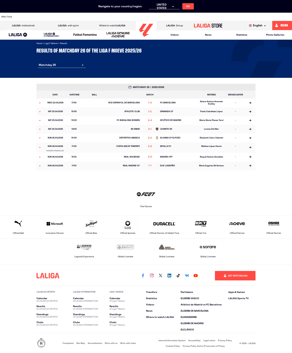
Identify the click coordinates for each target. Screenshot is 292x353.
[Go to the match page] (250, 103)
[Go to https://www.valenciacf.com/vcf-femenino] (288, 16)
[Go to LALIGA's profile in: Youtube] (196, 276)
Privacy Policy (225, 340)
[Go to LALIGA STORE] (208, 25)
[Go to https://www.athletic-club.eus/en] (26, 16)
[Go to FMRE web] (41, 343)
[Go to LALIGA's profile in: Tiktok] (178, 276)
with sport (68, 25)
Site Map (80, 343)
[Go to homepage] (146, 38)
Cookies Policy (173, 346)
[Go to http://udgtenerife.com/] (61, 16)
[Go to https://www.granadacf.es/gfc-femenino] (166, 16)
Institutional (23, 25)
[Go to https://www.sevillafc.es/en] (270, 16)
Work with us (111, 343)
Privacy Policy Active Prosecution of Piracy (204, 346)
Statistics (241, 34)
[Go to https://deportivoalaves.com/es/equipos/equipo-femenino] (96, 16)
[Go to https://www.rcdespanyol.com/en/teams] (201, 16)
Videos (175, 34)
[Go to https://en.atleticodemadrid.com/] (44, 16)
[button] (18, 35)
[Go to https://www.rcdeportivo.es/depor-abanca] (79, 16)
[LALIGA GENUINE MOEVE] (118, 35)
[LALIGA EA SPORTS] (18, 35)
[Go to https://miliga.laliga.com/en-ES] (282, 25)
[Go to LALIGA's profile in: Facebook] (143, 276)
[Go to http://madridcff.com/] (183, 16)
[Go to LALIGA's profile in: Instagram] (152, 276)
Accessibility (194, 340)
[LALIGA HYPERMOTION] (52, 35)
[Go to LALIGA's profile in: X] (160, 276)
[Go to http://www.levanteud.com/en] (131, 16)
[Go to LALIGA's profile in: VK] (187, 276)
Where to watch (112, 25)
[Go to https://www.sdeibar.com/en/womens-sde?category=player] (253, 16)
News (208, 34)
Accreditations (95, 343)
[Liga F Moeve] (85, 35)
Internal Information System (172, 340)
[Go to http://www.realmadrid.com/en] (218, 16)
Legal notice (209, 340)
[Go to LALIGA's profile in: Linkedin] (169, 276)
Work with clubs (128, 343)
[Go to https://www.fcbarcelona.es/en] (148, 16)
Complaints (68, 343)
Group (174, 25)
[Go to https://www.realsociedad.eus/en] (235, 16)
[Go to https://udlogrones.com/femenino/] (113, 16)
